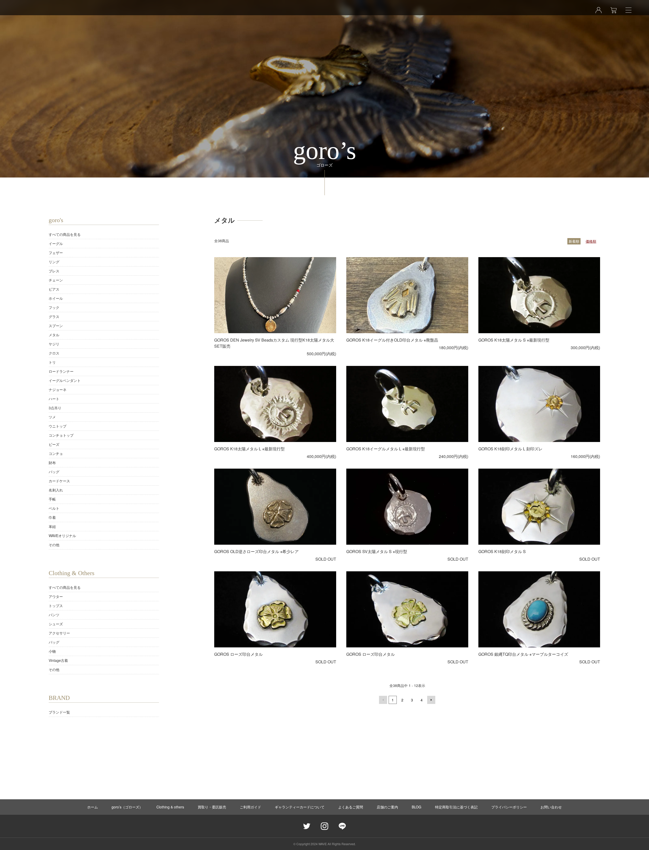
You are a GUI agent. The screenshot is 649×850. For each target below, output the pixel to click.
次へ (431, 700)
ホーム (92, 806)
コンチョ (56, 453)
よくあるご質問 (350, 806)
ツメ (52, 416)
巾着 (52, 517)
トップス (56, 605)
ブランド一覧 (59, 712)
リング (54, 261)
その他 (54, 544)
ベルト (54, 508)
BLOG (416, 806)
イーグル (56, 243)
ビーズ (54, 444)
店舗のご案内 (387, 806)
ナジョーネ (57, 389)
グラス (54, 316)
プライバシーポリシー (509, 806)
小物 (52, 651)
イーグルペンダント (65, 380)
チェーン (56, 279)
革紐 (52, 526)
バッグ (54, 471)
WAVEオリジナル (62, 535)
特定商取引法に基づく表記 (456, 806)
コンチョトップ (61, 435)
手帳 (52, 499)
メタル (54, 334)
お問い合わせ (551, 806)
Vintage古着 (58, 660)
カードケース (59, 480)
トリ (52, 362)
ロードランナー (61, 371)
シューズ (56, 623)
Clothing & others (170, 806)
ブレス (54, 270)
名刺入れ (56, 489)
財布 (52, 462)
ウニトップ (57, 426)
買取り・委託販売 (212, 806)
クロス (54, 353)
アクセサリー (59, 632)
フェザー (56, 252)
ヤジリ (54, 343)
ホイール (56, 298)
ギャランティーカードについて (299, 806)
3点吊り (55, 407)
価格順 (591, 241)
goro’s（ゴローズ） (127, 806)
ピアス (54, 289)
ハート (54, 398)
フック (54, 307)
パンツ (54, 614)
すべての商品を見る (65, 234)
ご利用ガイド (250, 806)
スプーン (56, 325)
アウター (56, 596)
